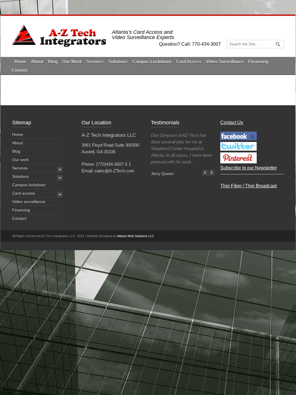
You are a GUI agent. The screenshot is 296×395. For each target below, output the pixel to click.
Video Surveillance (225, 61)
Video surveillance (28, 201)
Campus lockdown (29, 184)
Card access (23, 193)
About (37, 61)
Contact (19, 70)
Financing (258, 61)
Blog (53, 61)
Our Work (72, 61)
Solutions (118, 61)
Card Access (188, 61)
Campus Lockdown (151, 61)
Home (20, 61)
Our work (20, 159)
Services (95, 61)
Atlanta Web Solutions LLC (135, 236)
